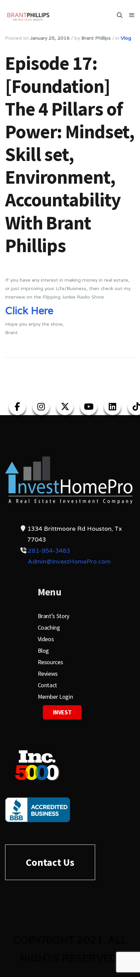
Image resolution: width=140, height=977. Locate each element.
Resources (50, 662)
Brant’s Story (53, 616)
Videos (46, 639)
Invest (62, 712)
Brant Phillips (96, 38)
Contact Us (50, 862)
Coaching (49, 627)
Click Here (29, 310)
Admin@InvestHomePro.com (69, 561)
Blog (43, 650)
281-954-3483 (49, 550)
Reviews (48, 673)
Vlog (126, 38)
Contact (47, 685)
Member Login (55, 696)
